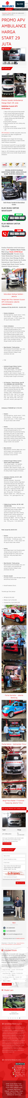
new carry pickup (10, 1043)
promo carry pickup (11, 1045)
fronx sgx (4, 1033)
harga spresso (15, 1040)
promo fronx (18, 1045)
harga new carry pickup (10, 1038)
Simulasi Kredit (7, 843)
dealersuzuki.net (20, 938)
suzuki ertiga (14, 1050)
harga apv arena (20, 1033)
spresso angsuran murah (18, 1048)
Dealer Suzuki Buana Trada (13, 1083)
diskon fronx (15, 1028)
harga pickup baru (20, 1038)
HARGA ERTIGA (15, 1035)
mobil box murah (17, 1042)
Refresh (18, 879)
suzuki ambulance (17, 944)
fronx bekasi (16, 1030)
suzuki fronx (21, 1050)
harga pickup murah (7, 1040)
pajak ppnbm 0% (18, 1043)
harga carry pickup (6, 1035)
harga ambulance (20, 943)
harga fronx (22, 1035)
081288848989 (10, 928)
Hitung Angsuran (6, 984)
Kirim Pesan (21, 883)
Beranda (4, 13)
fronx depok (22, 1030)
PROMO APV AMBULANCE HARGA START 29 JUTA (14, 31)
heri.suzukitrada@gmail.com (14, 934)
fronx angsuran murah (7, 1030)
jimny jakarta (10, 1042)
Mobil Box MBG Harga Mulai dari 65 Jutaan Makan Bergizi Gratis (14, 1010)
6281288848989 (10, 931)
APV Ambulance (6, 132)
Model (9, 13)
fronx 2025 (21, 1028)
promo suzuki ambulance (7, 944)
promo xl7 (10, 1048)
